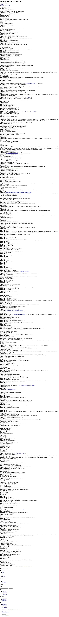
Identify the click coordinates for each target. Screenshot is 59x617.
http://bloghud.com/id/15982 (25, 509)
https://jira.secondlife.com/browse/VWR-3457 (21, 453)
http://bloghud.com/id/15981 (25, 271)
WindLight (2, 4)
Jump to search (8, 5)
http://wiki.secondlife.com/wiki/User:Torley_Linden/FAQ (27, 385)
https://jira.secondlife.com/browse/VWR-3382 (31, 83)
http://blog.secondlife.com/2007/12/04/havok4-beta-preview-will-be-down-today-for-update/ (18, 192)
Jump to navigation (3, 5)
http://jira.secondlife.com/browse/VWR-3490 (15, 193)
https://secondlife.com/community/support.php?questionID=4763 (14, 310)
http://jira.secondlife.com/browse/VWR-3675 (12, 153)
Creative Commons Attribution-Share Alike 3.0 (15, 609)
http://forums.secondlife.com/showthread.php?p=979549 (22, 97)
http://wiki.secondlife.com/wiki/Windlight (31, 111)
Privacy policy (4, 611)
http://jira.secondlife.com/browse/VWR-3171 (20, 314)
